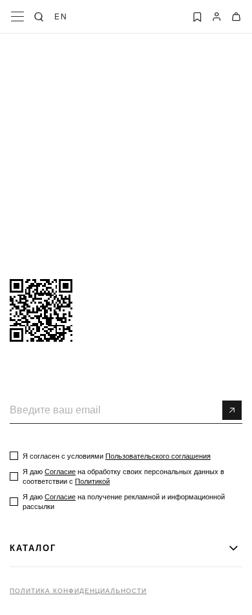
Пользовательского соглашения (158, 456)
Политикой (92, 481)
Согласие (60, 471)
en (61, 16)
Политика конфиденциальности (78, 591)
